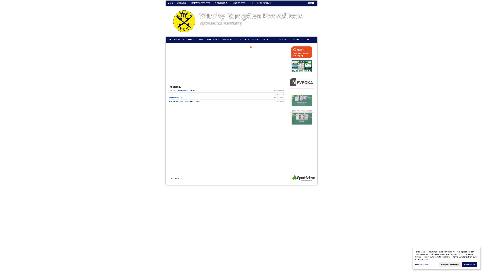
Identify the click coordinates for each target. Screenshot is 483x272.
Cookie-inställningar (175, 178)
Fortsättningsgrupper (200, 3)
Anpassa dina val (422, 264)
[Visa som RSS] (251, 47)
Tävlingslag (181, 3)
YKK (171, 3)
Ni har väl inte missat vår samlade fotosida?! (184, 101)
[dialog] (446, 258)
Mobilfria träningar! (175, 98)
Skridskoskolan (221, 3)
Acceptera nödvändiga (450, 265)
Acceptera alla (469, 265)
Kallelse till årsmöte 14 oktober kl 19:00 (183, 91)
